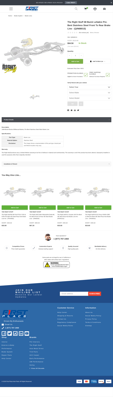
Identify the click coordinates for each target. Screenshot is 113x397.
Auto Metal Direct (37, 348)
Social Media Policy (93, 315)
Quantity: (70, 51)
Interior (5, 342)
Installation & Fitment (10, 164)
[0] (85, 8)
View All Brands (37, 368)
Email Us (8, 324)
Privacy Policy (91, 319)
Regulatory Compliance (66, 322)
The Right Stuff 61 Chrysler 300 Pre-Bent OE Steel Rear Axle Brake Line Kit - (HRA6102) (69, 216)
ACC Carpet (34, 355)
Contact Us (61, 319)
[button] (104, 8)
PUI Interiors (35, 342)
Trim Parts (34, 352)
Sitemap (88, 325)
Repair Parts (7, 355)
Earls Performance (37, 358)
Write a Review (94, 32)
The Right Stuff (36, 345)
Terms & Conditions (93, 322)
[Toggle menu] (11, 8)
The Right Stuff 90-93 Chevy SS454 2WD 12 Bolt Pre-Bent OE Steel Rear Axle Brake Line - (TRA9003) (98, 216)
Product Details (9, 119)
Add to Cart (15, 207)
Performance (7, 348)
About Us (89, 312)
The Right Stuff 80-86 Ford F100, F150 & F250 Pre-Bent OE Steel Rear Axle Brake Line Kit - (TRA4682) (14, 216)
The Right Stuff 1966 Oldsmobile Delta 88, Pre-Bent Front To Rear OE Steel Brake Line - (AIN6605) (42, 216)
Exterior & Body (8, 345)
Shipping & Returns (65, 315)
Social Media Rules (65, 325)
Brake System (7, 352)
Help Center (62, 312)
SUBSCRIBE (94, 294)
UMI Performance (36, 362)
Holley (32, 365)
